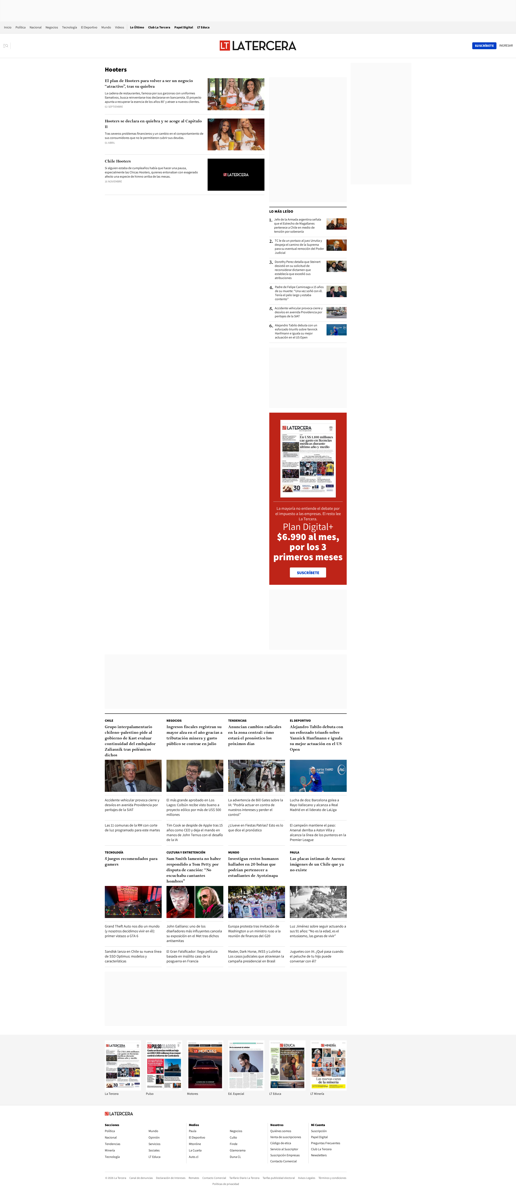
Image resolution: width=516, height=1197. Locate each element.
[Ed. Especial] (246, 1089)
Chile (109, 720)
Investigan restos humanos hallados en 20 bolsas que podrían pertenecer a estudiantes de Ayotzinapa (253, 867)
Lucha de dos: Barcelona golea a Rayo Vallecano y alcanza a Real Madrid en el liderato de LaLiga (314, 805)
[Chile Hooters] (236, 175)
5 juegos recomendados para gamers (131, 862)
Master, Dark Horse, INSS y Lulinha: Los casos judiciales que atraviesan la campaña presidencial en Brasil (256, 956)
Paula (294, 852)
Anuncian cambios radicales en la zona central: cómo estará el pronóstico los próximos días (254, 735)
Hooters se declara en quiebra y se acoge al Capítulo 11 (153, 124)
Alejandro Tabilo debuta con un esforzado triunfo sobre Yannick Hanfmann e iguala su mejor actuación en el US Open (296, 331)
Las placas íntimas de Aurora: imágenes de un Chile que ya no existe (317, 864)
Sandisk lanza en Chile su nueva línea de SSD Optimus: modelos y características (133, 956)
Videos (119, 27)
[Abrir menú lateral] (7, 46)
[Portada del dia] (308, 495)
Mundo (106, 27)
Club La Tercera (159, 27)
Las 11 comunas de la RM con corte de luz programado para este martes (132, 827)
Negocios (52, 27)
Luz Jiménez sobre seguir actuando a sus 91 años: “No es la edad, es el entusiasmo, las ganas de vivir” (318, 931)
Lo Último (137, 27)
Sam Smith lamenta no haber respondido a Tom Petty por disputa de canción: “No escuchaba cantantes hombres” (193, 870)
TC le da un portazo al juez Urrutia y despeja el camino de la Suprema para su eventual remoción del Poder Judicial (299, 247)
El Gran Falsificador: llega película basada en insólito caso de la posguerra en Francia (191, 956)
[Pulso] (164, 1089)
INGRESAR (506, 45)
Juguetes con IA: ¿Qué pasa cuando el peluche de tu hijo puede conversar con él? (316, 956)
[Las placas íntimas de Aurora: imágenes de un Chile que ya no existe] (318, 902)
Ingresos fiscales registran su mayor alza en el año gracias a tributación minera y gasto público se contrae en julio (194, 735)
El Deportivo (89, 27)
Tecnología (69, 27)
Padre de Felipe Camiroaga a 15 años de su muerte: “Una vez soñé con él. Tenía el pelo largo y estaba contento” (299, 293)
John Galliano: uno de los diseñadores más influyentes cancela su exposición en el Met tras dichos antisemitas (194, 933)
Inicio (7, 27)
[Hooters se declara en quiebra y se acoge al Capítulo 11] (236, 135)
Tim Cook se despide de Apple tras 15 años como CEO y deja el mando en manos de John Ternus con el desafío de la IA (194, 832)
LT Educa (203, 27)
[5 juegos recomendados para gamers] (133, 902)
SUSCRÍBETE (308, 572)
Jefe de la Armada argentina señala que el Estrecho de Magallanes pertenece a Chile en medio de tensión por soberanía (297, 226)
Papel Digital (183, 27)
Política (21, 27)
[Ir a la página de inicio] (258, 45)
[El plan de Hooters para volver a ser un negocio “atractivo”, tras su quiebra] (236, 94)
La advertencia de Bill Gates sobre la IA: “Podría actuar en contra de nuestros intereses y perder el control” (255, 807)
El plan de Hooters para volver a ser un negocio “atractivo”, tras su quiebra (149, 84)
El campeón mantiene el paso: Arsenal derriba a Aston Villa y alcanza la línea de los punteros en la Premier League (318, 832)
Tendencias (237, 720)
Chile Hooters (118, 161)
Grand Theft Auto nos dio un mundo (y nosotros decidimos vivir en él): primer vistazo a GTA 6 (132, 931)
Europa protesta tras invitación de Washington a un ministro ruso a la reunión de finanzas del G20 (254, 931)
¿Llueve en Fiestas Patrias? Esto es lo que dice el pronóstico (255, 827)
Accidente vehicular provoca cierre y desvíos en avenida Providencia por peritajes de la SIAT (298, 312)
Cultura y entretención (185, 852)
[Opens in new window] (205, 1089)
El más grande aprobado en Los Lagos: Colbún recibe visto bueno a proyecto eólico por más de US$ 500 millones (193, 807)
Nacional (36, 27)
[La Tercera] (123, 1089)
